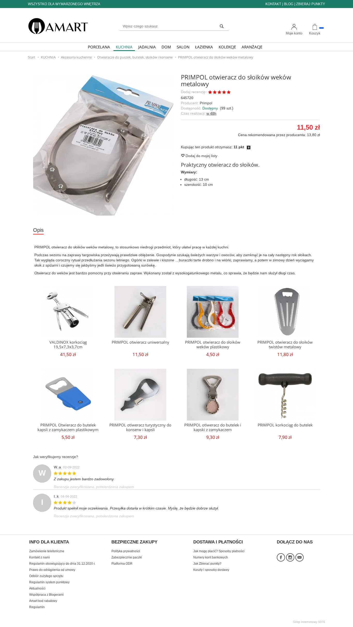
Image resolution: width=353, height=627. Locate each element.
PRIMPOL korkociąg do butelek (285, 425)
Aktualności (37, 588)
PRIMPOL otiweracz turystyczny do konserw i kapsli (140, 427)
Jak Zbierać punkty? (207, 563)
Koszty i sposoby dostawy (211, 570)
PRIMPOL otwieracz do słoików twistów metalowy (285, 345)
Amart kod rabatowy (43, 601)
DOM (166, 46)
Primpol (206, 103)
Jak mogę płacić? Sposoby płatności (218, 551)
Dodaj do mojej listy (201, 156)
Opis (38, 230)
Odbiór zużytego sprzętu (46, 576)
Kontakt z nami (39, 557)
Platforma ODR (122, 563)
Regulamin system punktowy (49, 582)
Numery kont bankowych (210, 557)
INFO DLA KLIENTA (49, 542)
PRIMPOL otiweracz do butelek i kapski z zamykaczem (212, 427)
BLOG (288, 4)
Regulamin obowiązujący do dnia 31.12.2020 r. (62, 563)
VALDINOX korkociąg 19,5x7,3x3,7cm (68, 345)
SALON (183, 46)
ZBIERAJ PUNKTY (310, 4)
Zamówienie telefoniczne (46, 551)
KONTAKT (273, 4)
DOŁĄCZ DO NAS (295, 542)
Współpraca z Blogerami (46, 594)
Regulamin (37, 607)
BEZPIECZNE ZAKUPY (134, 542)
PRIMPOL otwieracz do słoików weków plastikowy (212, 345)
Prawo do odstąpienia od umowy (52, 570)
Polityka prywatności (125, 551)
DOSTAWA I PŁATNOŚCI (218, 542)
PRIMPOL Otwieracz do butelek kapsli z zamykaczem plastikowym (67, 427)
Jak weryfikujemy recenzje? (55, 457)
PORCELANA (99, 46)
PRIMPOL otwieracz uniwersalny (140, 342)
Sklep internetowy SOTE (309, 622)
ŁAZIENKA (204, 46)
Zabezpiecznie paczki (126, 557)
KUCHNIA (124, 46)
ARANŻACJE (252, 46)
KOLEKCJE (227, 46)
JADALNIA (147, 46)
